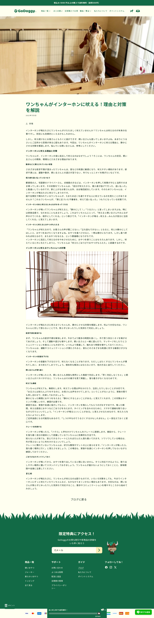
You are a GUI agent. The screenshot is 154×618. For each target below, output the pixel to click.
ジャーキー (29, 572)
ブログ (81, 567)
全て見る (28, 585)
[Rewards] (9, 605)
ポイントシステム (85, 576)
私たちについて (84, 572)
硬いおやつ (29, 567)
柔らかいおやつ (31, 576)
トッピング (29, 580)
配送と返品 (56, 576)
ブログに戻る (79, 499)
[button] (46, 11)
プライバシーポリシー (59, 587)
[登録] (99, 550)
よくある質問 (57, 572)
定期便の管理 (57, 580)
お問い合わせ (57, 567)
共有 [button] (31, 123)
